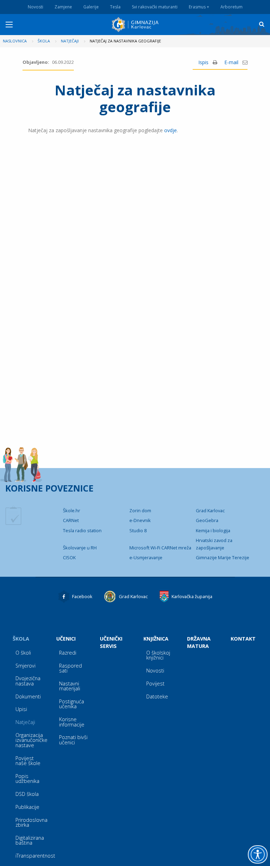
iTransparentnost (33, 855)
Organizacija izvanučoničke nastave (31, 740)
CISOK (69, 557)
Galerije (91, 7)
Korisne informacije (71, 722)
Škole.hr (71, 510)
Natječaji (25, 722)
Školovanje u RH (80, 547)
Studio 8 (138, 530)
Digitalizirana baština (29, 840)
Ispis (204, 62)
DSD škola (27, 794)
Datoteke (157, 696)
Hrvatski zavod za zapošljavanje (214, 543)
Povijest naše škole (27, 760)
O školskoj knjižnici (158, 655)
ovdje (170, 130)
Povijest (155, 683)
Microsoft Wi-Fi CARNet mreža (160, 547)
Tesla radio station (82, 530)
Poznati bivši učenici (73, 739)
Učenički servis (111, 642)
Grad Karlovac (210, 510)
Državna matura (199, 642)
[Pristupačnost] (258, 854)
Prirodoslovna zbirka (31, 822)
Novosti (35, 7)
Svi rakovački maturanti (155, 7)
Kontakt (243, 638)
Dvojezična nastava (27, 680)
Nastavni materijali (69, 686)
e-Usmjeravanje (145, 557)
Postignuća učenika (71, 704)
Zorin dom (140, 510)
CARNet (71, 520)
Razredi (67, 652)
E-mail (232, 62)
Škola (21, 638)
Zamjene (63, 7)
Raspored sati (70, 668)
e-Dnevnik (140, 520)
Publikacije (27, 807)
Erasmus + (199, 7)
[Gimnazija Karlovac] (135, 24)
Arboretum (231, 7)
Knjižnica (155, 638)
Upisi (21, 709)
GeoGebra (207, 520)
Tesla (115, 7)
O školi (23, 652)
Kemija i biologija (213, 530)
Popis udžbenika (27, 778)
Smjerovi (25, 665)
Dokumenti (28, 696)
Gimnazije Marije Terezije (222, 557)
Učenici (66, 638)
